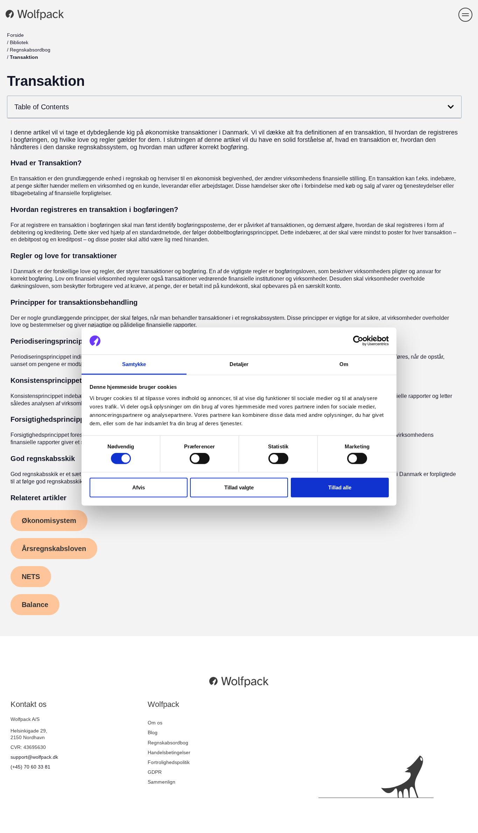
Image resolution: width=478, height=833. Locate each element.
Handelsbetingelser (169, 752)
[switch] (200, 458)
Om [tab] (343, 364)
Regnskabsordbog (30, 50)
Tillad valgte (239, 487)
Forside (15, 35)
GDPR (155, 772)
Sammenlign (161, 782)
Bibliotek (19, 42)
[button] (465, 15)
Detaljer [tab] (239, 364)
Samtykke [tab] (134, 364)
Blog (152, 732)
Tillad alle (339, 487)
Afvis (138, 487)
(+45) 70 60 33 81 (30, 767)
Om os (155, 722)
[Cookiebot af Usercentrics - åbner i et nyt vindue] (358, 341)
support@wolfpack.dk (34, 757)
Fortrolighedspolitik (169, 762)
